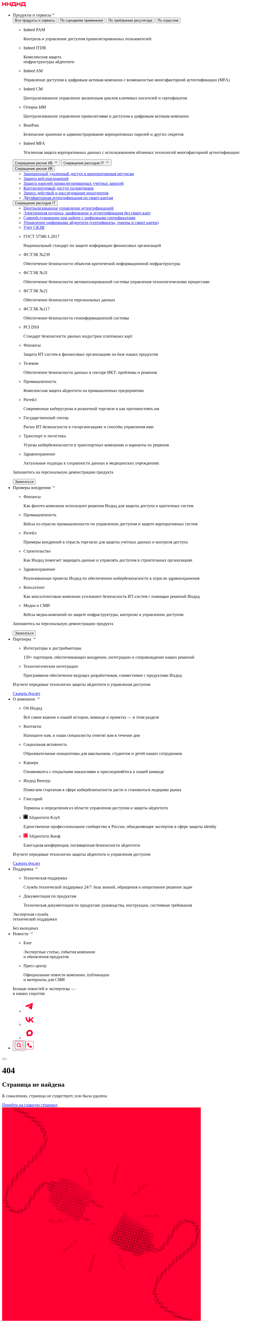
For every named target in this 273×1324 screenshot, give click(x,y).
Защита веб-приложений (46, 178)
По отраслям (168, 20)
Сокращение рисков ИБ (34, 163)
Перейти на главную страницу (30, 1105)
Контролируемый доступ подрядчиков (58, 188)
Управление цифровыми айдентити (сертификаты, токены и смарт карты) (91, 222)
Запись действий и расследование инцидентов (66, 193)
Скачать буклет (26, 693)
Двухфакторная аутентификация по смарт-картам (68, 197)
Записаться (24, 482)
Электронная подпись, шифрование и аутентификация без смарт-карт (87, 213)
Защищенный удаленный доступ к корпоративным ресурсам (78, 173)
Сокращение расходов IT (84, 163)
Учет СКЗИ (34, 227)
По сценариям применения (81, 20)
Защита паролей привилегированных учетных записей (73, 183)
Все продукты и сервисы (35, 20)
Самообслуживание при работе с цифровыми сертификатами (79, 217)
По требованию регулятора (130, 20)
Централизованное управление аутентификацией (68, 208)
